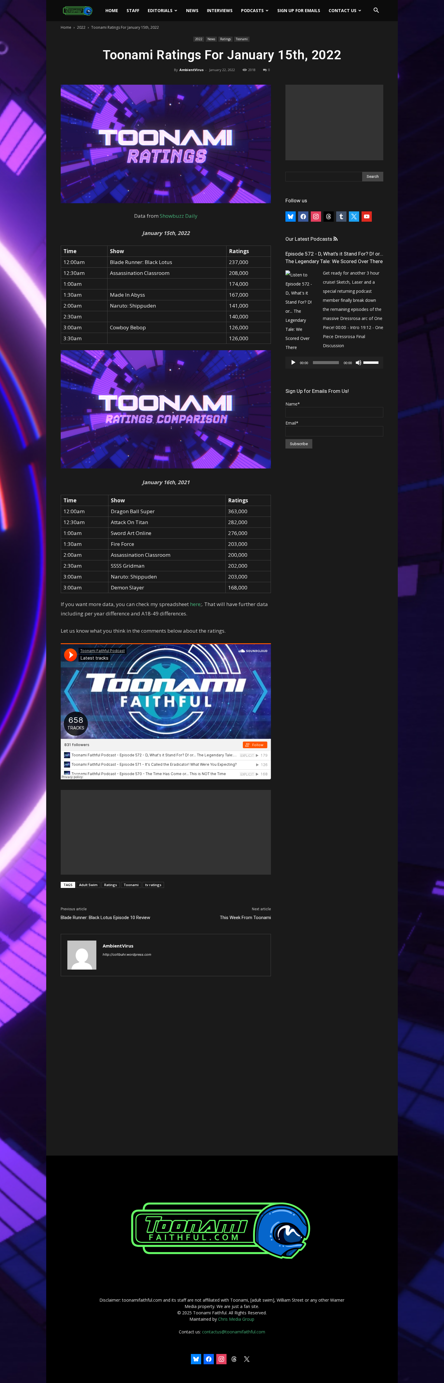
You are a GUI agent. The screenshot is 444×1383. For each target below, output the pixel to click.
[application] (334, 363)
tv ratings (153, 884)
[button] (376, 11)
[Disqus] (166, 1066)
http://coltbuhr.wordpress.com (127, 954)
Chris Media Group (236, 1319)
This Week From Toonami (245, 917)
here (195, 604)
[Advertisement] (166, 832)
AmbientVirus (191, 69)
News (192, 10)
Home (111, 10)
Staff (133, 10)
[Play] (293, 363)
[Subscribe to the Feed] (335, 239)
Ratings (225, 39)
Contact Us (342, 10)
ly (195, 215)
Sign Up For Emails (298, 10)
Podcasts (252, 10)
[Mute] (359, 363)
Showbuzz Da (176, 215)
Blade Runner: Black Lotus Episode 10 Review (105, 917)
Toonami (242, 39)
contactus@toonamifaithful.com (233, 1332)
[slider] (371, 362)
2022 (81, 27)
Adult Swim (88, 884)
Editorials (160, 10)
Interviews (220, 10)
